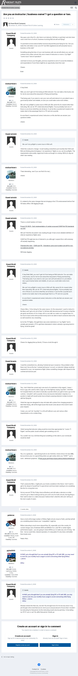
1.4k (12, 567)
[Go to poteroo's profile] (11, 522)
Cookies (43, 669)
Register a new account (23, 645)
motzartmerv (11, 84)
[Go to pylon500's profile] (11, 557)
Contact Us (35, 669)
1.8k (12, 532)
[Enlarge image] (56, 458)
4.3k (12, 100)
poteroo (11, 515)
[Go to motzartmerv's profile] (11, 90)
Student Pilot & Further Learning (33, 25)
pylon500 (11, 551)
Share (57, 24)
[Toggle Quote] (23, 140)
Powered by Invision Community (39, 673)
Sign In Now (55, 645)
